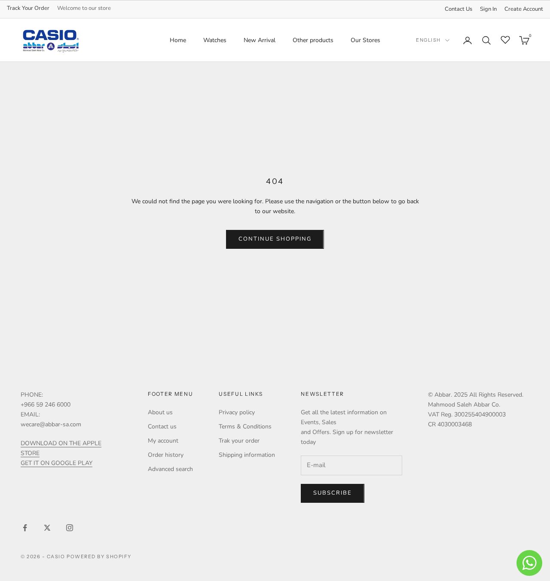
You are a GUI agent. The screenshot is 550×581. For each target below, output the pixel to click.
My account (163, 441)
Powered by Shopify (99, 556)
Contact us (162, 426)
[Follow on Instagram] (69, 527)
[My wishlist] (505, 39)
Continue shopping (274, 239)
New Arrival (259, 40)
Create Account (523, 9)
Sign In (488, 9)
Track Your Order (28, 8)
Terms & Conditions (245, 426)
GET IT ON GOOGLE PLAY (56, 463)
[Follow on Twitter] (47, 527)
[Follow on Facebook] (25, 527)
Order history (165, 455)
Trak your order (239, 441)
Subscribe (332, 493)
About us (160, 412)
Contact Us (458, 9)
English (428, 40)
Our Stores (365, 40)
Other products (313, 40)
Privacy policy (237, 412)
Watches (214, 40)
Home (178, 40)
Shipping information (247, 455)
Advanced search (170, 469)
